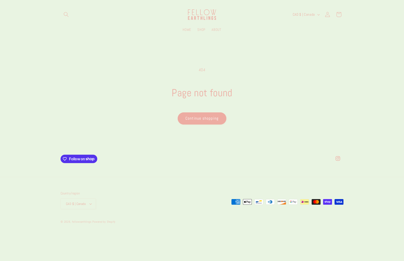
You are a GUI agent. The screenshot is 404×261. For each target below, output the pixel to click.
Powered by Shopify (103, 222)
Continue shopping (202, 118)
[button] (66, 14)
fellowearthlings (81, 222)
